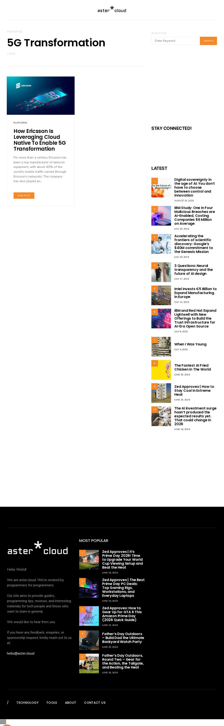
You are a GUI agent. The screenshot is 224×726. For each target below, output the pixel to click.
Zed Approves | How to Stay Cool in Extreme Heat (194, 390)
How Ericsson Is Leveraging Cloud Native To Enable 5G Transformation (40, 139)
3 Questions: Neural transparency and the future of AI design (193, 269)
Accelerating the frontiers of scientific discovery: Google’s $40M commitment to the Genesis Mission (193, 243)
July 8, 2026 (181, 331)
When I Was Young (190, 344)
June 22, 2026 (110, 625)
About (70, 702)
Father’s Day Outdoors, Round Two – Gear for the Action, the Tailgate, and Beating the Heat (123, 661)
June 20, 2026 (110, 647)
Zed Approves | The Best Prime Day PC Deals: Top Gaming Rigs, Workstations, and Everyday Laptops (123, 587)
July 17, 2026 (181, 278)
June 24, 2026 (110, 600)
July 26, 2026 (181, 257)
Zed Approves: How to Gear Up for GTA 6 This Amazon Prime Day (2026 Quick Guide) (122, 614)
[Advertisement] (184, 88)
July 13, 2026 (181, 302)
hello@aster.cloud (20, 653)
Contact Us (94, 702)
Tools (51, 702)
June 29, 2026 (182, 374)
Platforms (20, 122)
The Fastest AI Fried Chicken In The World (192, 367)
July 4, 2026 (181, 349)
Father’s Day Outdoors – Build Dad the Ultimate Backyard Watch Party (123, 637)
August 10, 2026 (184, 200)
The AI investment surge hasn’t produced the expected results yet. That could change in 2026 (195, 416)
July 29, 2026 (181, 228)
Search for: (158, 33)
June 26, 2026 (182, 429)
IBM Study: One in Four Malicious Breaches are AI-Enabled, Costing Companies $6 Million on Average (194, 215)
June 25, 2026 (110, 572)
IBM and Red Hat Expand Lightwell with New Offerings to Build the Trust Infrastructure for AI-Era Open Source (195, 318)
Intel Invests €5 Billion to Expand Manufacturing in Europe (195, 292)
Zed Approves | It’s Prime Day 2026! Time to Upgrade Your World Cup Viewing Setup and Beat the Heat (122, 559)
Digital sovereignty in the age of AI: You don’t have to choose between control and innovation (194, 187)
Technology (27, 702)
